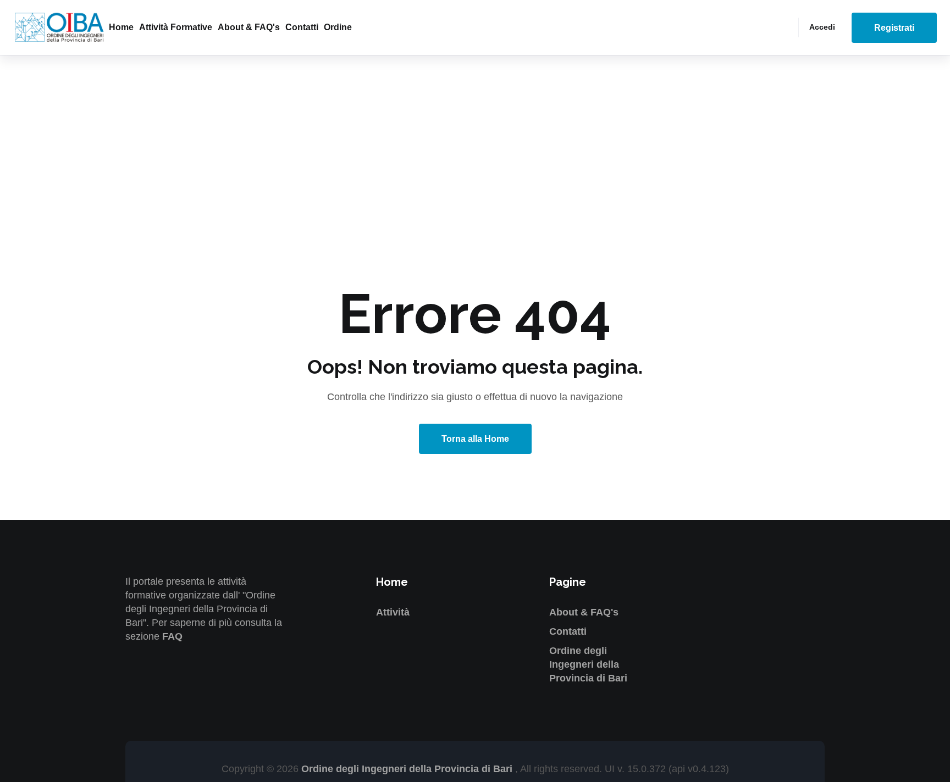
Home (121, 27)
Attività (393, 612)
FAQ (172, 636)
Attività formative (175, 27)
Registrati (894, 27)
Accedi (822, 27)
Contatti (301, 27)
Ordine (338, 27)
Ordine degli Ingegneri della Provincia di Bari (588, 664)
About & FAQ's (249, 27)
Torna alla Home (475, 438)
